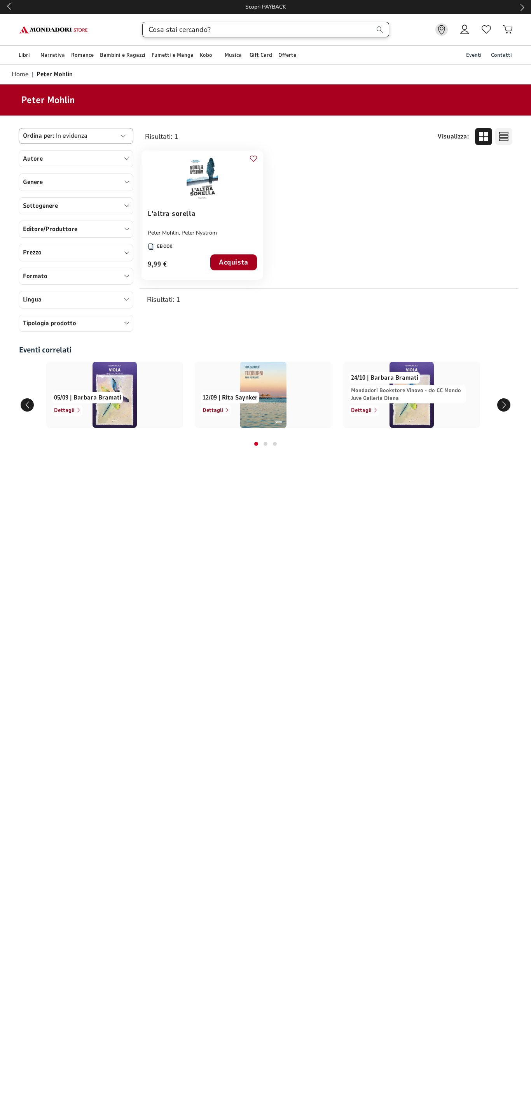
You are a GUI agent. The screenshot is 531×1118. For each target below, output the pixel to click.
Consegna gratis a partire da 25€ (265, 7)
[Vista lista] (503, 136)
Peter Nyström (199, 233)
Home (21, 74)
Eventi (474, 55)
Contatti (501, 55)
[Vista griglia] (483, 136)
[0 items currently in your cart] (507, 29)
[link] (441, 29)
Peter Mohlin (163, 233)
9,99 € (157, 265)
